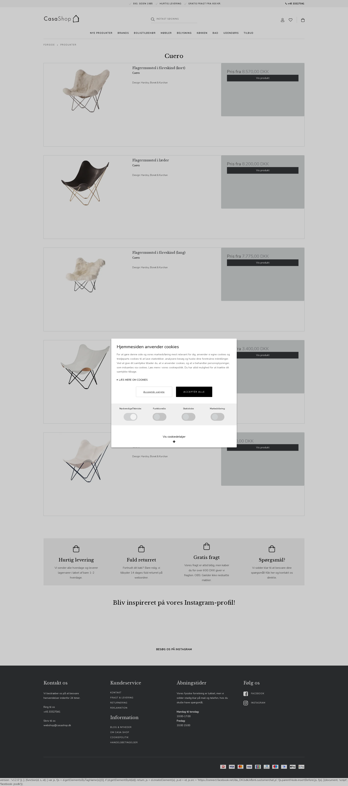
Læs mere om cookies (133, 379)
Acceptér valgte (154, 391)
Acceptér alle (194, 391)
